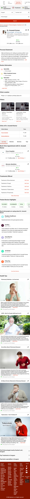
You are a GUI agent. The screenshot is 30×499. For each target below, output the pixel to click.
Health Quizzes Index (15, 480)
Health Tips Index (15, 472)
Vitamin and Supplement (3, 470)
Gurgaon (6, 25)
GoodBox (3, 489)
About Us (22, 468)
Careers (21, 472)
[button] (7, 106)
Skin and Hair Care (3, 475)
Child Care (3, 488)
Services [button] (19, 141)
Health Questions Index (16, 476)
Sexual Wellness (3, 478)
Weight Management (3, 481)
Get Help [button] (4, 141)
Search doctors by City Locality (9, 472)
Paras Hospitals (4, 132)
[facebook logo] (27, 466)
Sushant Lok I (21, 25)
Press (21, 484)
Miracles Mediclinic (5, 136)
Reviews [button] (12, 141)
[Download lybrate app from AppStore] (27, 482)
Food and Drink (3, 483)
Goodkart (3, 468)
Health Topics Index (15, 484)
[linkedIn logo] (27, 470)
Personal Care (3, 486)
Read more (4, 121)
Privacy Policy (21, 480)
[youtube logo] (27, 473)
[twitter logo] (27, 468)
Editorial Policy (21, 482)
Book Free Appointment (18, 3)
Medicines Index (16, 487)
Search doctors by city (9, 468)
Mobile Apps (21, 474)
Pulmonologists (13, 25)
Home (1, 25)
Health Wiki (15, 469)
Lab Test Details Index (16, 493)
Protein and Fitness (3, 473)
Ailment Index (15, 490)
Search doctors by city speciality (10, 483)
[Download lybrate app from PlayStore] (27, 480)
